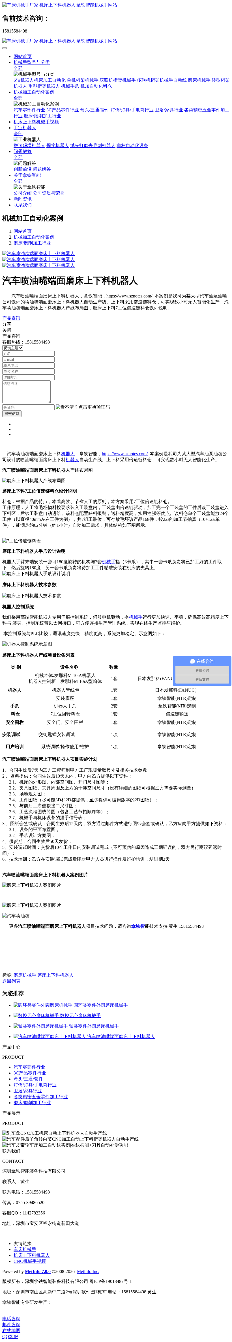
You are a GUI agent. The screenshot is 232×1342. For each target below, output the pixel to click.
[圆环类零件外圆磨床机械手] (44, 1005)
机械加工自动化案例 (34, 92)
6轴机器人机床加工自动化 (40, 80)
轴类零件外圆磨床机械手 (94, 1026)
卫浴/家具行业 (169, 109)
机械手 (108, 561)
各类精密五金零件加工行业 (41, 1096)
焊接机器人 (57, 145)
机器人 (68, 453)
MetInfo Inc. (88, 1271)
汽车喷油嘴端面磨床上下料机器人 (121, 1036)
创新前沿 (23, 169)
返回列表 (11, 981)
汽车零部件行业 (29, 109)
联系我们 (23, 204)
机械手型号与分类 (32, 62)
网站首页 (23, 56)
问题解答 (23, 151)
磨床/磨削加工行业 (42, 115)
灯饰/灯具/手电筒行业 (132, 109)
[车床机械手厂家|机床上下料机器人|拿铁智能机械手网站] (116, 5)
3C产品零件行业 (62, 109)
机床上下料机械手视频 (36, 121)
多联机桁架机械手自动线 (162, 80)
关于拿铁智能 (27, 175)
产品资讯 (11, 318)
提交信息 (12, 413)
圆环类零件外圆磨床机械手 (101, 1005)
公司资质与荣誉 (49, 193)
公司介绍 (23, 193)
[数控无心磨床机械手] (37, 1015)
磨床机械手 (199, 80)
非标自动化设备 (132, 145)
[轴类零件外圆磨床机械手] (41, 1026)
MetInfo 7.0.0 (38, 1271)
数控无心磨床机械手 (80, 1015)
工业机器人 (25, 127)
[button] (83, 407)
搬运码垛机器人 (29, 145)
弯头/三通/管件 (94, 109)
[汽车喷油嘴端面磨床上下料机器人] (50, 1036)
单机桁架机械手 (82, 80)
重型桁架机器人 (44, 86)
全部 (18, 68)
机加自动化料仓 (96, 86)
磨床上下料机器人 (55, 975)
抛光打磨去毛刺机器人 (92, 145)
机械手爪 (70, 86)
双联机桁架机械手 (118, 80)
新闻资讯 (23, 199)
